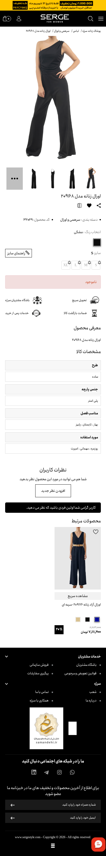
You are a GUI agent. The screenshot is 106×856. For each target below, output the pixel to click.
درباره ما (91, 700)
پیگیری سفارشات (38, 673)
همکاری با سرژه (39, 700)
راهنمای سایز (16, 253)
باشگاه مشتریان (86, 665)
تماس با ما (42, 692)
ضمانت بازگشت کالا (75, 313)
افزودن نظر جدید (53, 491)
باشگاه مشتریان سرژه (17, 300)
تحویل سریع (79, 300)
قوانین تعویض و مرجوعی (80, 673)
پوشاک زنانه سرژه (91, 31)
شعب (93, 692)
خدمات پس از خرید (17, 313)
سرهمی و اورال (70, 220)
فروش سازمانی (39, 665)
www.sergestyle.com (27, 837)
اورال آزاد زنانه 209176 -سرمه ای (81, 604)
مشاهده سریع (78, 596)
